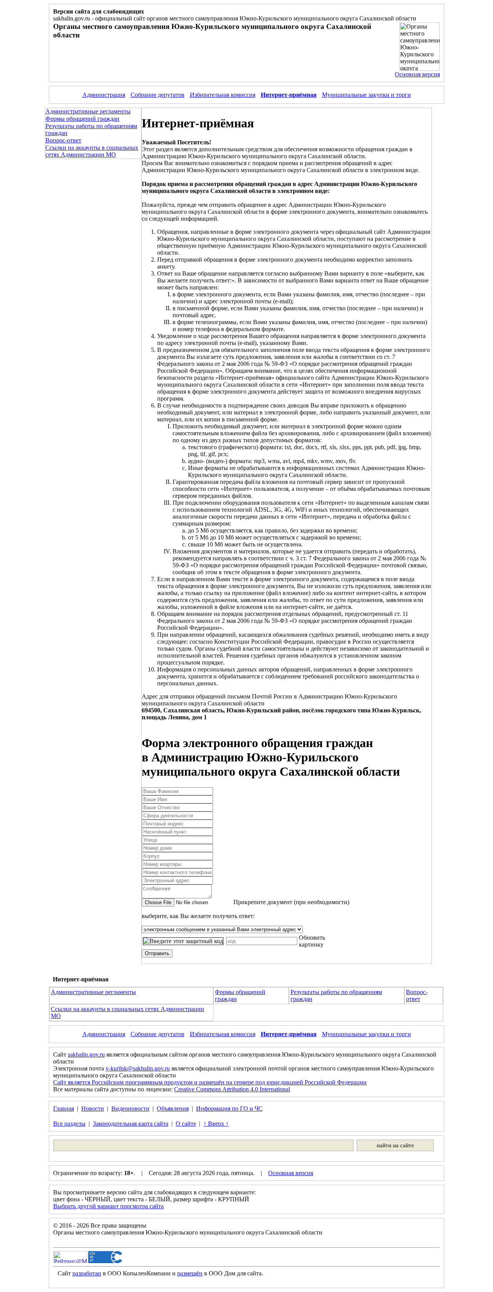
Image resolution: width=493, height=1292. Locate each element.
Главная (63, 1108)
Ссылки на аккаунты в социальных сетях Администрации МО (91, 151)
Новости (92, 1108)
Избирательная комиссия (222, 94)
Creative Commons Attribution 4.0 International (232, 1089)
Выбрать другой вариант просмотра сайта (108, 1206)
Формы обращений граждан (82, 118)
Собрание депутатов (157, 94)
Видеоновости (130, 1108)
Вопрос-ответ (63, 140)
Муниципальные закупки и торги (366, 94)
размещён (190, 1273)
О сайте (186, 1123)
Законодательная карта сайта (130, 1123)
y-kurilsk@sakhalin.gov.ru (138, 1068)
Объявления (173, 1108)
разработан (86, 1273)
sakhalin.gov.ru (86, 1054)
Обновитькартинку (312, 941)
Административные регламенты (88, 111)
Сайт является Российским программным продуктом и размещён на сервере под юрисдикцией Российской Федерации (210, 1082)
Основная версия (417, 74)
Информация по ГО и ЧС (229, 1108)
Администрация (103, 94)
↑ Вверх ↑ (216, 1123)
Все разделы (69, 1123)
